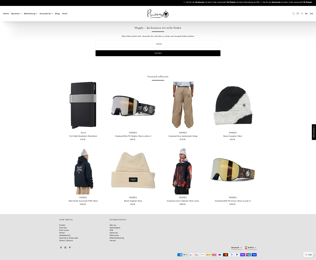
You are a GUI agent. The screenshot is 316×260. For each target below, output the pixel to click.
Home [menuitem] (6, 13)
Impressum (114, 233)
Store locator (64, 230)
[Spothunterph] (183, 106)
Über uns (113, 225)
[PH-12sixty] (233, 170)
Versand (113, 240)
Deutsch (235, 247)
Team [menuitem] (64, 13)
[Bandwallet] (83, 106)
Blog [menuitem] (57, 13)
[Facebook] (60, 248)
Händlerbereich (64, 235)
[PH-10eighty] (133, 106)
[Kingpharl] (133, 170)
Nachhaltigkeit (115, 228)
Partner (62, 233)
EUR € (251, 247)
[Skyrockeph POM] (83, 170)
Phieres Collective (66, 240)
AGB (111, 230)
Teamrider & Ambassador (68, 238)
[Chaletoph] (183, 170)
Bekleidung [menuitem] (29, 13)
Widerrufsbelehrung (117, 238)
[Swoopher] (233, 106)
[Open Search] (294, 14)
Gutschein (63, 228)
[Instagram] (65, 248)
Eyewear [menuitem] (15, 13)
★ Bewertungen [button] (314, 132)
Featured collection (158, 76)
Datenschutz (114, 235)
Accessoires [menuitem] (45, 13)
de (306, 13)
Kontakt (62, 225)
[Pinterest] (69, 248)
